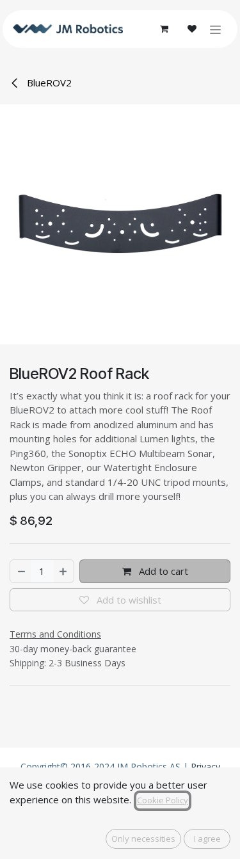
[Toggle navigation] (215, 29)
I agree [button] (207, 838)
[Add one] (63, 571)
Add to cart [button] (162, 571)
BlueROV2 (48, 82)
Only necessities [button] (143, 838)
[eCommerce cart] (163, 28)
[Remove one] (20, 571)
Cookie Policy (162, 800)
